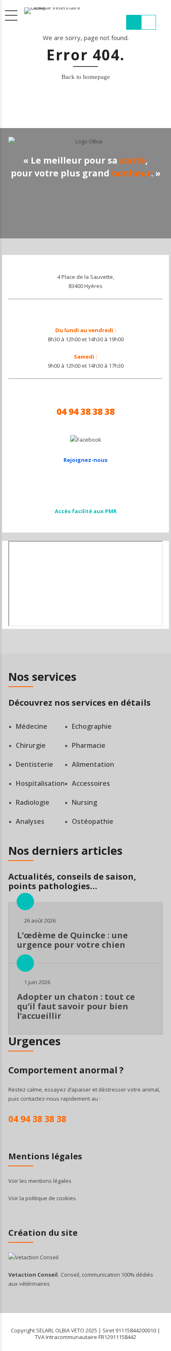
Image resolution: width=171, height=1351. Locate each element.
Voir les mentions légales (39, 1181)
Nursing (84, 802)
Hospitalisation (40, 783)
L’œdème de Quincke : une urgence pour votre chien (72, 940)
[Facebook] (85, 439)
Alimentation (93, 764)
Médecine (31, 726)
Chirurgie (31, 745)
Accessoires (91, 783)
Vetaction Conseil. (33, 1274)
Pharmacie (88, 745)
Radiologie (32, 802)
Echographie (92, 726)
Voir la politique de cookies (42, 1198)
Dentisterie (34, 764)
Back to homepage (85, 77)
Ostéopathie (92, 821)
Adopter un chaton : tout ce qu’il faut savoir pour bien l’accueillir (76, 1006)
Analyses (30, 821)
